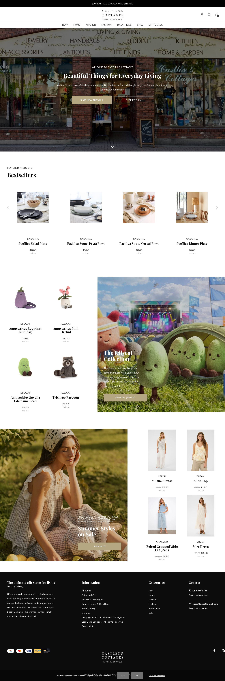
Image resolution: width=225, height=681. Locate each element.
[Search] (209, 14)
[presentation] (8, 207)
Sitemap (86, 613)
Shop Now (100, 546)
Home (76, 24)
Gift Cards (156, 24)
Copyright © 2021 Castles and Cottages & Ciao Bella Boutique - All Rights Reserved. (103, 619)
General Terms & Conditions (96, 604)
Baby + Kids (124, 24)
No (137, 675)
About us (86, 590)
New (65, 24)
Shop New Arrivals (91, 100)
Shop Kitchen (133, 100)
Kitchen (91, 24)
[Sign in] (202, 14)
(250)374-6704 (199, 590)
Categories (157, 582)
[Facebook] (214, 650)
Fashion (106, 24)
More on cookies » (157, 675)
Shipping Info (88, 595)
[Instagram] (223, 650)
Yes (123, 675)
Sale (140, 24)
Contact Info (88, 626)
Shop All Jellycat (125, 397)
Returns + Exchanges (92, 599)
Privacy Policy (88, 608)
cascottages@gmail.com (205, 603)
